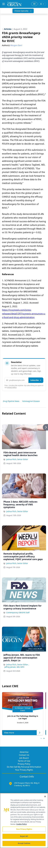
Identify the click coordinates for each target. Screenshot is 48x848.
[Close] (45, 796)
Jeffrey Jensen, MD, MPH (14, 667)
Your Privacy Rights (24, 769)
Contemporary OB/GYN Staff (18, 612)
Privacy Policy (24, 764)
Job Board (24, 758)
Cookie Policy (21, 824)
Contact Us (24, 755)
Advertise (24, 752)
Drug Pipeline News (11, 401)
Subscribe (34, 380)
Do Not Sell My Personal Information (24, 766)
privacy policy (11, 387)
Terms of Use (24, 761)
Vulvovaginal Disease (31, 401)
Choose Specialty (21, 11)
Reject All (24, 836)
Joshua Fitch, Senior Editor (17, 459)
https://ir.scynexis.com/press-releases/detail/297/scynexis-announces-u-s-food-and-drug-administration (24, 313)
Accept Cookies (24, 843)
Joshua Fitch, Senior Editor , (17, 664)
